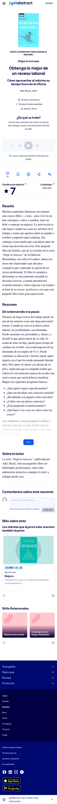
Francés (5, 729)
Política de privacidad (11, 747)
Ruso (4, 712)
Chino (4, 718)
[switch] (28, 145)
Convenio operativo (10, 759)
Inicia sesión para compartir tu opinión (24, 509)
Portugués (6, 724)
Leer (28, 442)
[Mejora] (28, 550)
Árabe (4, 735)
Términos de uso (9, 753)
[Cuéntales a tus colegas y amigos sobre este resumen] (39, 174)
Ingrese (16, 155)
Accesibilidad (8, 764)
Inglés (4, 696)
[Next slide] (53, 595)
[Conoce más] (25, 184)
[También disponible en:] (49, 174)
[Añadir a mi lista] (28, 174)
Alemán (5, 701)
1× (12, 145)
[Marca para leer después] (18, 174)
